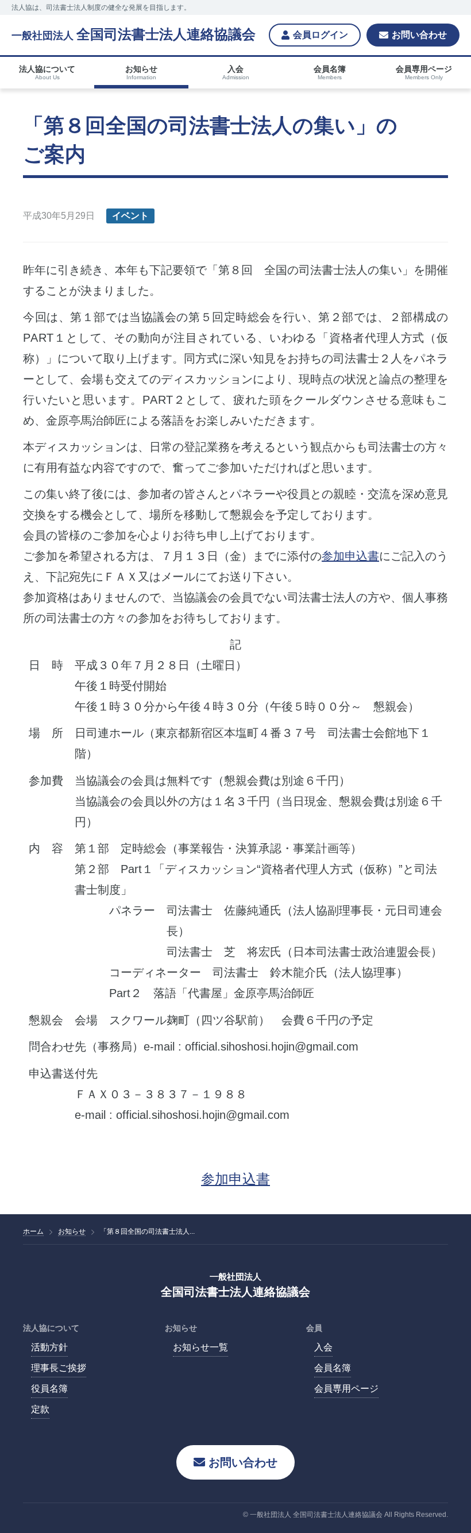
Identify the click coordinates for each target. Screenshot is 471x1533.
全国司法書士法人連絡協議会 (133, 34)
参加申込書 (350, 556)
